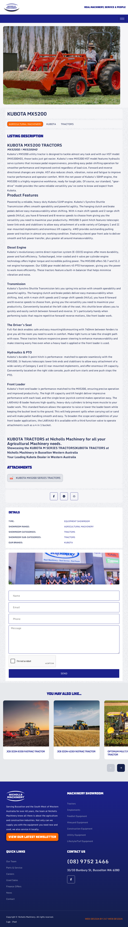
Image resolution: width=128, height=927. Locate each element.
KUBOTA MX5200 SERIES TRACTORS (38, 478)
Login (8, 922)
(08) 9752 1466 (88, 861)
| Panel (14, 922)
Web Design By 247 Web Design (104, 919)
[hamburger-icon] (122, 18)
